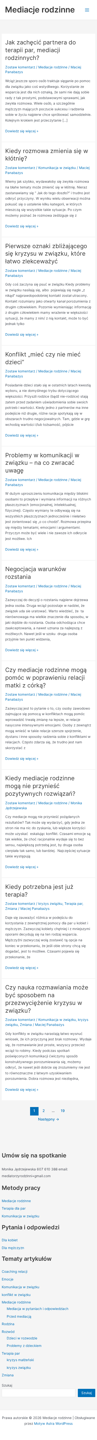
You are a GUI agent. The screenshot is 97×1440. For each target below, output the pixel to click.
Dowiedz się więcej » (21, 130)
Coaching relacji (14, 1272)
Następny (48, 1119)
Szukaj (7, 1385)
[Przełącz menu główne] (87, 10)
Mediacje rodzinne (40, 9)
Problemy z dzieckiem (24, 1346)
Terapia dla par (14, 1208)
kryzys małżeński (20, 1360)
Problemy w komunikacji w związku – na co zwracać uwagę (42, 463)
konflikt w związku (16, 1295)
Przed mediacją (19, 1316)
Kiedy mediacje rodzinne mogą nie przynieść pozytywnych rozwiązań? (40, 786)
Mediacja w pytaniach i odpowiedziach (37, 1309)
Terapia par (11, 1353)
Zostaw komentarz (20, 67)
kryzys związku (19, 1368)
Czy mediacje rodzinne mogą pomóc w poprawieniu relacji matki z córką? (46, 677)
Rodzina (8, 1324)
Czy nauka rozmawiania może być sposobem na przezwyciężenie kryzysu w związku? (46, 999)
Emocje (7, 1279)
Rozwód (8, 1332)
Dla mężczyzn (13, 1248)
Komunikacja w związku (20, 1216)
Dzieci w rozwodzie (22, 1338)
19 (63, 1111)
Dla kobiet (10, 1240)
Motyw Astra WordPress (53, 1424)
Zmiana (8, 1375)
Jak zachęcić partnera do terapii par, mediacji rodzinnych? (40, 50)
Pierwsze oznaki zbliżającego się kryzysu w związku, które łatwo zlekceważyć (46, 253)
